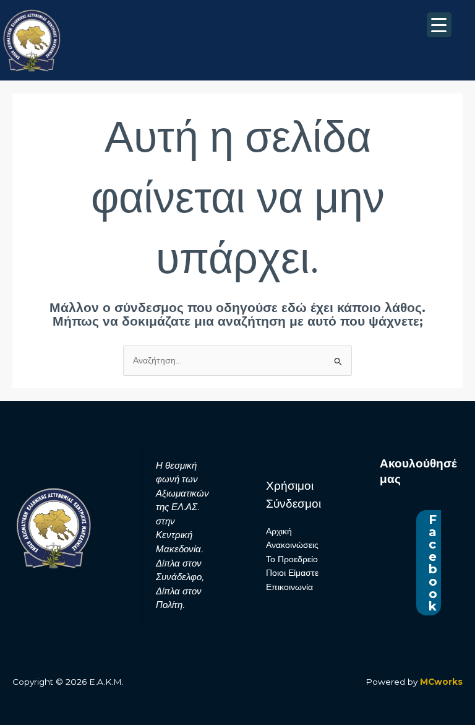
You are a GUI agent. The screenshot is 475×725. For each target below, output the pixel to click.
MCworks (441, 682)
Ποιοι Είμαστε (292, 573)
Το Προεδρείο (292, 559)
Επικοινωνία (289, 587)
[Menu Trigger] (439, 24)
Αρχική (279, 531)
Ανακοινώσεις (292, 545)
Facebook (433, 563)
